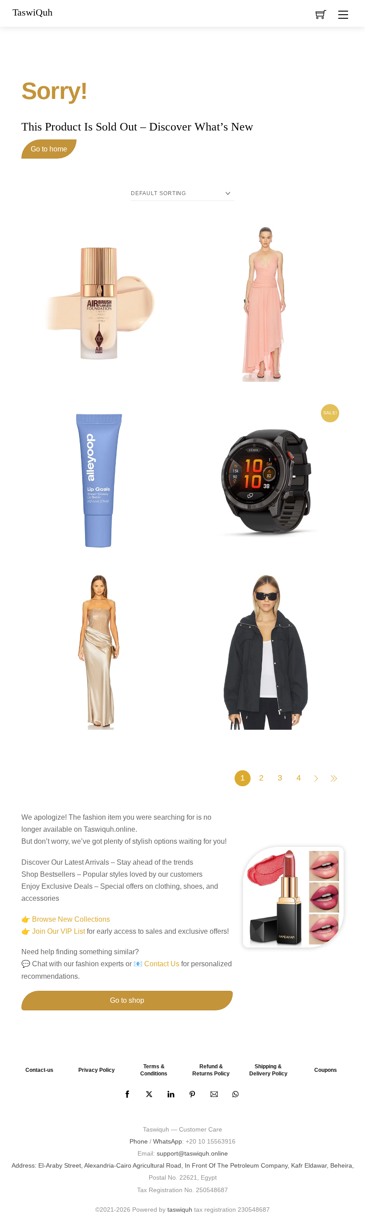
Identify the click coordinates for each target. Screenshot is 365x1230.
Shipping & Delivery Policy (268, 1070)
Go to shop (127, 1000)
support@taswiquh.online (192, 1153)
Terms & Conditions (153, 1070)
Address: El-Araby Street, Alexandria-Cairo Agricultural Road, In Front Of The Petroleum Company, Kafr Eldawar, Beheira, (183, 1165)
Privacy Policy (96, 1070)
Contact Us (161, 964)
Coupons (325, 1070)
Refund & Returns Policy (211, 1070)
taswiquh (179, 1209)
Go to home (49, 149)
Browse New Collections (71, 919)
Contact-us (39, 1070)
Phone (139, 1141)
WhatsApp (167, 1141)
